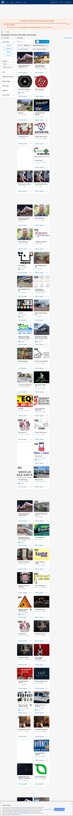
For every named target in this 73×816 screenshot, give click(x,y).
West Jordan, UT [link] (38, 388)
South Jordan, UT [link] (21, 410)
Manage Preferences (48, 809)
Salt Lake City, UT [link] (21, 91)
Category (4, 63)
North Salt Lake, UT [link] (38, 162)
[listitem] (25, 63)
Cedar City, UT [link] (21, 68)
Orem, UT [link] (20, 138)
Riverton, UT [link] (20, 114)
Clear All (20, 45)
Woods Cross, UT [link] (21, 339)
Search (8, 32)
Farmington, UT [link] (21, 612)
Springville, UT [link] (38, 708)
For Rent (8, 52)
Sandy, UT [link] (37, 517)
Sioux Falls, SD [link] (38, 91)
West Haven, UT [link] (38, 220)
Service (8, 55)
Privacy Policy (23, 811)
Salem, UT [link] (20, 540)
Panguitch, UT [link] (21, 267)
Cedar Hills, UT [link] (38, 363)
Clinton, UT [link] (37, 339)
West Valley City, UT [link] (39, 68)
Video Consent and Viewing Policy (22, 813)
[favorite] (29, 72)
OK (71, 803)
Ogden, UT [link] (20, 314)
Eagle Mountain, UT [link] (22, 386)
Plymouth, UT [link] (37, 116)
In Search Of (8, 48)
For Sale (8, 45)
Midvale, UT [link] (20, 563)
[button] (13, 64)
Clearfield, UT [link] (21, 780)
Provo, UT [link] (20, 185)
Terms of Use (17, 811)
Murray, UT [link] (37, 243)
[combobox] (8, 64)
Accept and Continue (59, 809)
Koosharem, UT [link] (21, 363)
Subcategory (4, 66)
